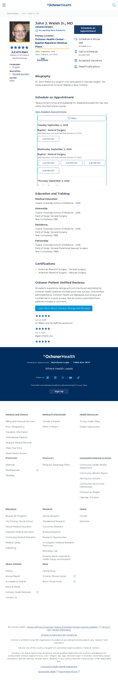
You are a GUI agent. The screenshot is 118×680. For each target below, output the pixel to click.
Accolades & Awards (16, 581)
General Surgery (44, 27)
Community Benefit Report (94, 473)
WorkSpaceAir (13, 470)
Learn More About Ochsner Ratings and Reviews (64, 308)
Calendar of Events (89, 497)
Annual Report (13, 576)
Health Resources (89, 414)
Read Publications (89, 66)
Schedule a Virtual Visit (89, 42)
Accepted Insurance (90, 60)
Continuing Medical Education (21, 537)
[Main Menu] (4, 5)
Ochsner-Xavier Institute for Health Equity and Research (57, 558)
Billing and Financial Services (20, 421)
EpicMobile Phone (68, 671)
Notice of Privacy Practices (40, 627)
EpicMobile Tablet (47, 671)
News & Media (13, 587)
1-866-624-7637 (81, 362)
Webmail (10, 465)
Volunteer (85, 521)
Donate (83, 516)
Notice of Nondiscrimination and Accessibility (76, 627)
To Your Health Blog (90, 421)
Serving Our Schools (90, 478)
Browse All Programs (16, 516)
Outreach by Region (90, 492)
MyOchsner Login (60, 362)
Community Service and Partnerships (92, 485)
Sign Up (61, 391)
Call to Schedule (88, 53)
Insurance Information (17, 432)
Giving (83, 509)
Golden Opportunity (90, 426)
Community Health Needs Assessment (93, 466)
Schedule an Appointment (88, 29)
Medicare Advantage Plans (56, 465)
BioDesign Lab (50, 551)
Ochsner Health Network (18, 592)
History (9, 571)
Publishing (11, 548)
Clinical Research (51, 516)
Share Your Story (14, 448)
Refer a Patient (50, 426)
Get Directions (42, 59)
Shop (45, 564)
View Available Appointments (50, 112)
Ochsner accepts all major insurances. (59, 635)
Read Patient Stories (16, 453)
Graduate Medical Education (20, 532)
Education (11, 509)
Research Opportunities (54, 537)
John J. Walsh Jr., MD (30, 13)
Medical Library (13, 542)
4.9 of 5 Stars (20, 52)
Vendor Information (61, 630)
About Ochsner (14, 564)
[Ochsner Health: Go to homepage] (59, 4)
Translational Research (54, 521)
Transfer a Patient (51, 421)
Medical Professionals (54, 414)
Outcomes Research (53, 526)
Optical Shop (49, 571)
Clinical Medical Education (19, 526)
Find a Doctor (12, 13)
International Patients (16, 437)
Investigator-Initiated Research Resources (58, 544)
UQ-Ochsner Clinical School (19, 521)
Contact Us (11, 597)
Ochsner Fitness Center (54, 576)
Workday (10, 475)
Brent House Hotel (52, 581)
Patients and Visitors (17, 414)
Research (47, 509)
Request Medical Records (19, 442)
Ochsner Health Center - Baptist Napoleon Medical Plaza (51, 43)
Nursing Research (52, 532)
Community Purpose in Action (95, 458)
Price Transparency (15, 426)
